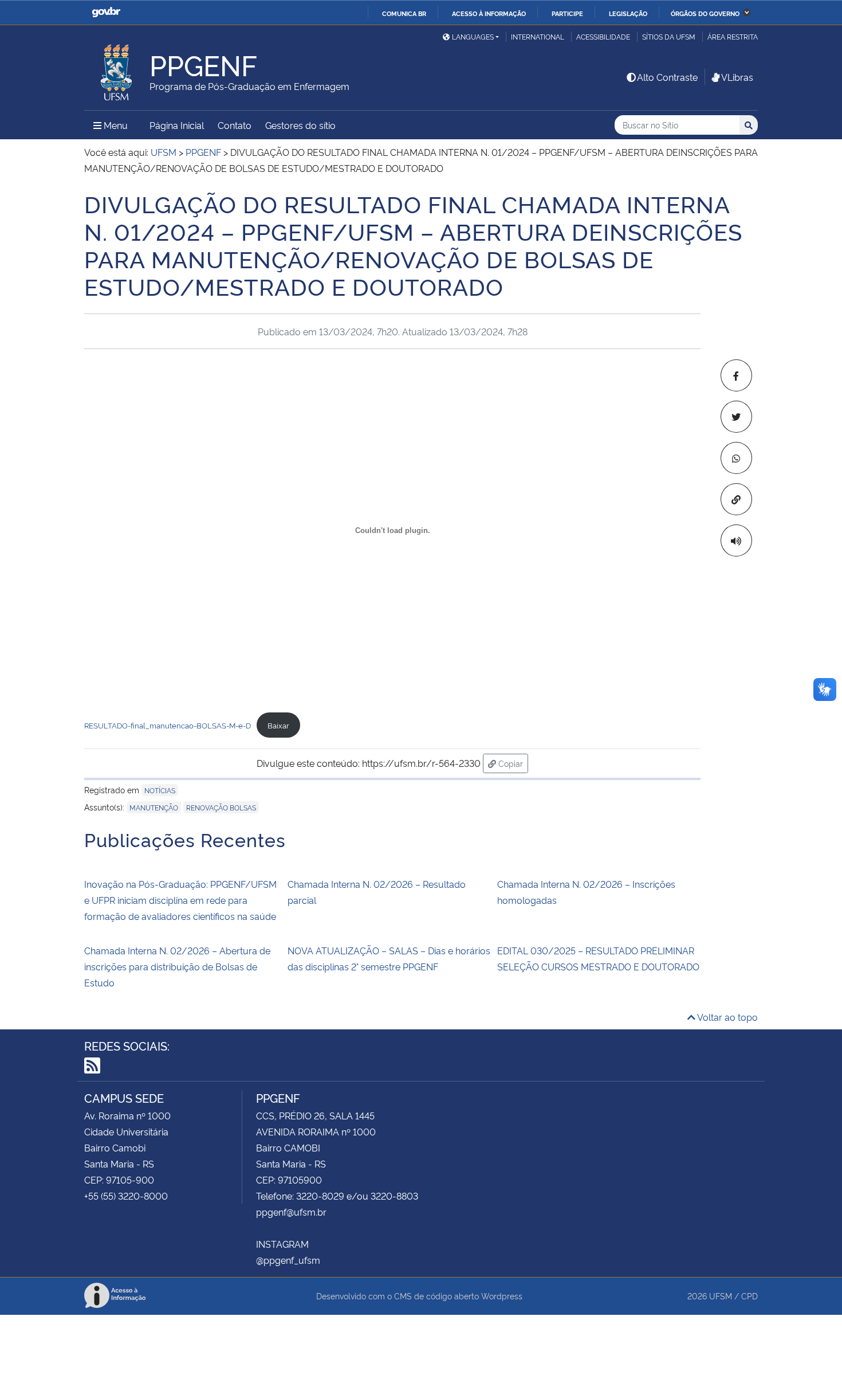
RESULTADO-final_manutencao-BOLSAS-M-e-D (167, 725)
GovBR (106, 12)
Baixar (278, 725)
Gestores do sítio (300, 125)
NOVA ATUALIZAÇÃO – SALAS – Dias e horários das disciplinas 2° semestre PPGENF (389, 958)
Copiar (512, 763)
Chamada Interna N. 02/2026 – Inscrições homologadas (586, 891)
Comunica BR (404, 13)
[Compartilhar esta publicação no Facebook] (736, 375)
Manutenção (153, 807)
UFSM (720, 1295)
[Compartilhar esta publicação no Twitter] (736, 417)
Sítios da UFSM (668, 36)
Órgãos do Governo (705, 13)
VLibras (737, 76)
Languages (473, 36)
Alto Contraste (667, 76)
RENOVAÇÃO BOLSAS (221, 807)
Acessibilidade (603, 36)
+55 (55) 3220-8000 (126, 1195)
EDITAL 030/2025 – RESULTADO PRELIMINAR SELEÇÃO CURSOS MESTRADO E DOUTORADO (598, 958)
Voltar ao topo (726, 1016)
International (537, 36)
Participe (567, 13)
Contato (234, 125)
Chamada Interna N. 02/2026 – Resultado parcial (377, 891)
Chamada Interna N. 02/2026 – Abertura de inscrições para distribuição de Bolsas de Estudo (177, 966)
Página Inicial (176, 125)
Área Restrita (732, 36)
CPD (749, 1295)
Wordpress (501, 1295)
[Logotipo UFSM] (116, 69)
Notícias (159, 790)
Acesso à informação (489, 13)
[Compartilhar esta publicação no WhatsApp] (736, 458)
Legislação (628, 13)
